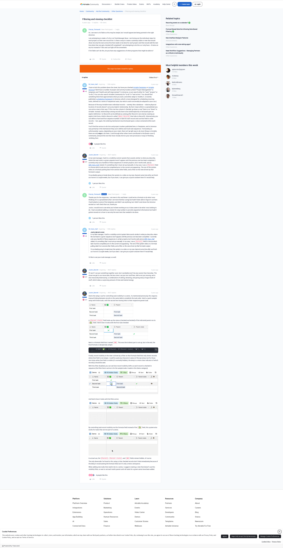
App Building (77, 517)
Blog (197, 512)
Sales (106, 521)
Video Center (140, 512)
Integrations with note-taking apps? (178, 44)
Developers (169, 512)
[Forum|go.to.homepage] (89, 4)
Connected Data (79, 526)
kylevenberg (176, 89)
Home (82, 11)
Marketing (108, 507)
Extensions (77, 512)
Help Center (166, 4)
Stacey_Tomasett (94, 29)
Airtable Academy (142, 503)
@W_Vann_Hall (94, 165)
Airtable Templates (139, 87)
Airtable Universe (171, 526)
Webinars (138, 526)
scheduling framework (104, 99)
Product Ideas (132, 4)
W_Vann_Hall (93, 84)
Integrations (77, 507)
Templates (169, 521)
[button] (185, 4)
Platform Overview (80, 503)
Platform (76, 498)
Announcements (171, 41)
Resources (169, 498)
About (197, 503)
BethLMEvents (177, 82)
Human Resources (111, 517)
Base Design (170, 25)
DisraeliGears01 (177, 95)
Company (199, 498)
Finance (107, 526)
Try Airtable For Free (203, 526)
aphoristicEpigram (178, 69)
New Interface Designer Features (177, 38)
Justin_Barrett (93, 155)
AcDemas (175, 76)
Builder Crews (119, 4)
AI (73, 521)
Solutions (107, 498)
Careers (198, 507)
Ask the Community (102, 11)
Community (90, 11)
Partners (168, 503)
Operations (108, 512)
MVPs (149, 4)
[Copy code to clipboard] (156, 349)
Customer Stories (141, 521)
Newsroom (199, 521)
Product (107, 503)
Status (197, 517)
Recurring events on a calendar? (177, 23)
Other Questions (117, 11)
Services (168, 507)
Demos (137, 517)
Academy (156, 4)
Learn (137, 498)
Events (141, 4)
